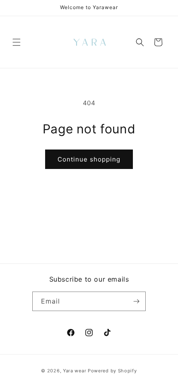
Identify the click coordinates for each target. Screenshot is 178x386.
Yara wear (74, 371)
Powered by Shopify (112, 371)
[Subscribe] (136, 301)
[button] (16, 42)
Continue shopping (89, 159)
